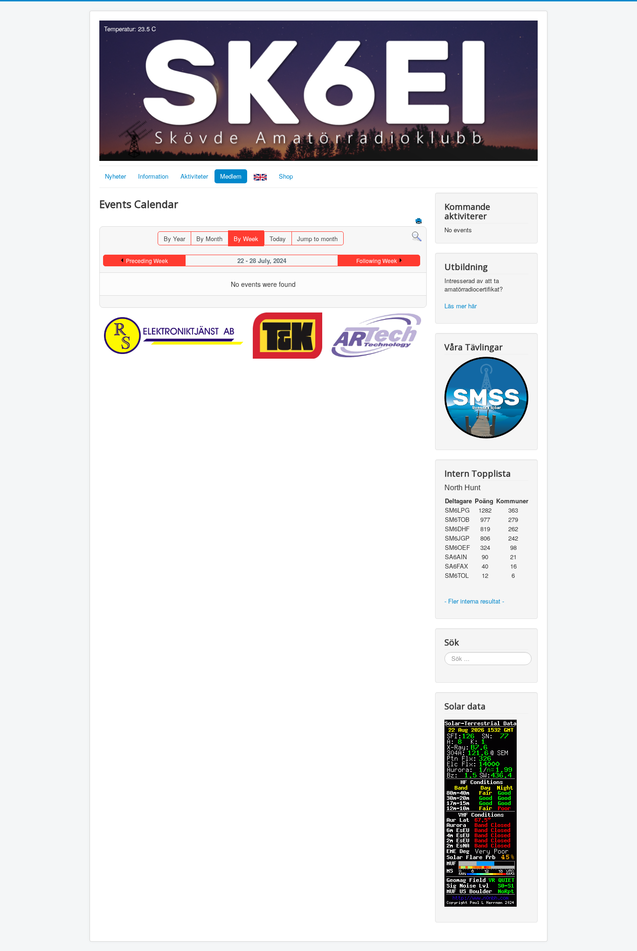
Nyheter (115, 176)
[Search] (417, 235)
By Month (209, 238)
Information (153, 176)
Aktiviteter (194, 176)
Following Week (376, 260)
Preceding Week (147, 260)
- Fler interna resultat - (475, 601)
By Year (174, 238)
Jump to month (317, 238)
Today (278, 238)
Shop (286, 176)
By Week (246, 238)
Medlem (231, 176)
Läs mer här (461, 305)
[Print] (419, 221)
